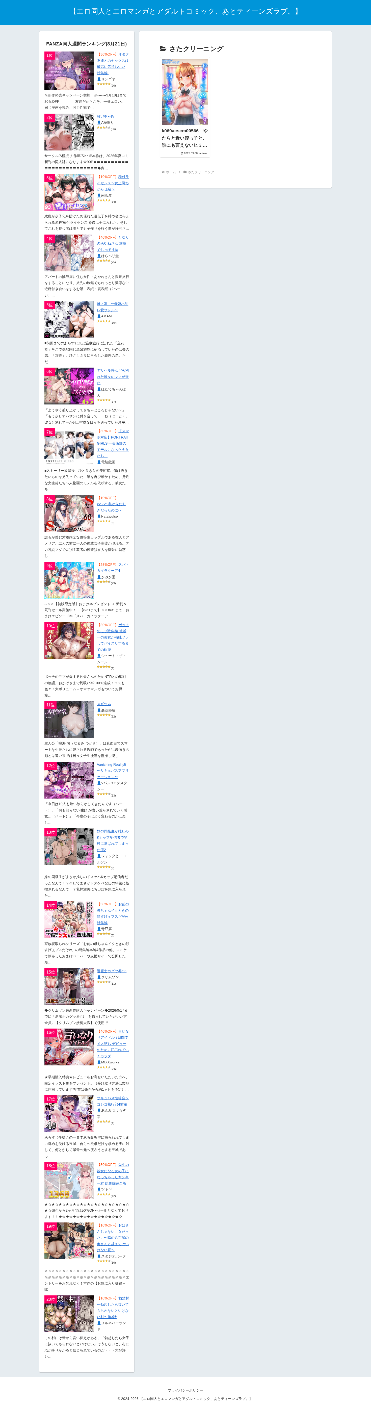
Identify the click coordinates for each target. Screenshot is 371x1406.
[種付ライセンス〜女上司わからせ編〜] (69, 192)
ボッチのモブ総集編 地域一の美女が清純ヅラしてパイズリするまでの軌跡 (113, 637)
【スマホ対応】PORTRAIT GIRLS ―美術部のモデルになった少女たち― (113, 443)
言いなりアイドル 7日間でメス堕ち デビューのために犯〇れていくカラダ (113, 1044)
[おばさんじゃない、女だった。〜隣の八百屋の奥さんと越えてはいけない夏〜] (69, 1240)
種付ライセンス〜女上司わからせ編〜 (113, 183)
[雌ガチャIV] (69, 132)
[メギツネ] (69, 719)
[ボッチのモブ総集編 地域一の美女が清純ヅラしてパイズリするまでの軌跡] (69, 640)
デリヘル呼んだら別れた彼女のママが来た (113, 377)
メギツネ (104, 704)
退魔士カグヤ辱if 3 (111, 971)
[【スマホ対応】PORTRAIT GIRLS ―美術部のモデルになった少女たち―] (69, 446)
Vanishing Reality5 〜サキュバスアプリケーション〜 (113, 771)
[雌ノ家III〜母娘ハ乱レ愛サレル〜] (69, 319)
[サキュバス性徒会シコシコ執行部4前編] (69, 1113)
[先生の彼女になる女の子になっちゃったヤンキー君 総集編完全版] (69, 1180)
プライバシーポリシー (185, 1390)
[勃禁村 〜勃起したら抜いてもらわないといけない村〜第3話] (69, 1313)
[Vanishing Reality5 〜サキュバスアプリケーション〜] (69, 780)
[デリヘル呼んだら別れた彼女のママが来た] (69, 386)
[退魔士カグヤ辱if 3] (69, 986)
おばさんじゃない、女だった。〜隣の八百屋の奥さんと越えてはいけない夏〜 (113, 1237)
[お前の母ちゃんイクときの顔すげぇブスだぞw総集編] (69, 919)
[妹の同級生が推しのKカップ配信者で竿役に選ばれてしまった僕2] (69, 846)
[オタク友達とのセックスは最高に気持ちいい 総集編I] (69, 71)
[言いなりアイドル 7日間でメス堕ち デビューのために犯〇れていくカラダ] (69, 1047)
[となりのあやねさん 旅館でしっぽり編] (69, 253)
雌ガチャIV (105, 116)
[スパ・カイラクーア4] (69, 580)
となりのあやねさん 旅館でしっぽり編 (113, 244)
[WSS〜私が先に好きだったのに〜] (69, 513)
